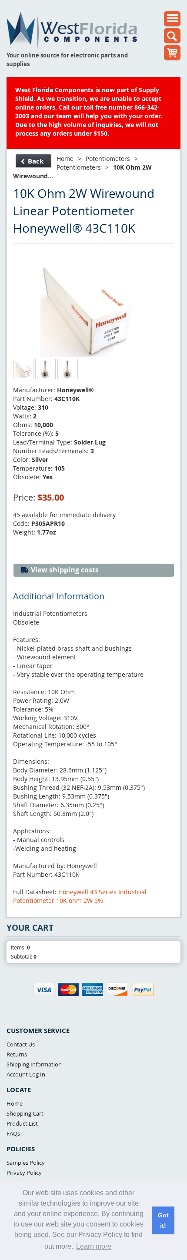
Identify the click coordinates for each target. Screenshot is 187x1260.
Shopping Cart (25, 1113)
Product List (22, 1123)
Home (65, 158)
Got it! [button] (163, 1220)
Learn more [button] (93, 1246)
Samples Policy (26, 1162)
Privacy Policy (24, 1172)
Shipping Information (34, 1064)
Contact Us (21, 1044)
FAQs (13, 1133)
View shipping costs (64, 570)
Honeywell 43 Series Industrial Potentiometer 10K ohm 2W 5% (80, 896)
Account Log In (26, 1074)
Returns (17, 1054)
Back (35, 161)
